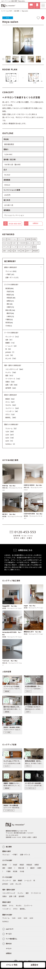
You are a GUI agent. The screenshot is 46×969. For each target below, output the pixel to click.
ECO (7, 18)
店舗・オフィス (11, 278)
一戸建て (9, 274)
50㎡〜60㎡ (6, 243)
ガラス (10, 415)
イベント (9, 949)
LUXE (9, 355)
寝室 (34, 247)
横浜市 (10, 313)
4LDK (9, 441)
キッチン (11, 373)
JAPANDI (10, 352)
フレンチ (14, 247)
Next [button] (43, 59)
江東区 (10, 307)
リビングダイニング (14, 369)
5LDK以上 (10, 444)
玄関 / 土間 (6, 251)
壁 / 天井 (17, 251)
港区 (9, 304)
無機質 (10, 343)
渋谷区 (10, 292)
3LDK (10, 438)
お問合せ (34, 965)
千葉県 (9, 320)
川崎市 (10, 317)
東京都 (29, 239)
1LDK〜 (14, 243)
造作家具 (11, 388)
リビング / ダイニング (24, 247)
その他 (8, 326)
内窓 (23, 251)
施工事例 (16, 11)
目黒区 (34, 239)
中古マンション (12, 239)
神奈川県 (10, 310)
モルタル (11, 405)
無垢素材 (35, 251)
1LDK (10, 432)
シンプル (37, 243)
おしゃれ (30, 243)
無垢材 (10, 399)
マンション (21, 239)
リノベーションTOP (6, 11)
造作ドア (28, 251)
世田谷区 (11, 298)
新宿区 (10, 295)
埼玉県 (9, 323)
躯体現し (11, 418)
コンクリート (12, 408)
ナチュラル (6, 247)
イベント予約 (11, 965)
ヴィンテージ (12, 337)
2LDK (10, 435)
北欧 (9, 340)
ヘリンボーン (12, 411)
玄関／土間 (11, 385)
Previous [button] (3, 59)
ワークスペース (13, 379)
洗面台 (10, 382)
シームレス (11, 346)
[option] (23, 40)
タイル (10, 402)
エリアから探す (7, 860)
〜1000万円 (22, 243)
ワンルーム (11, 429)
